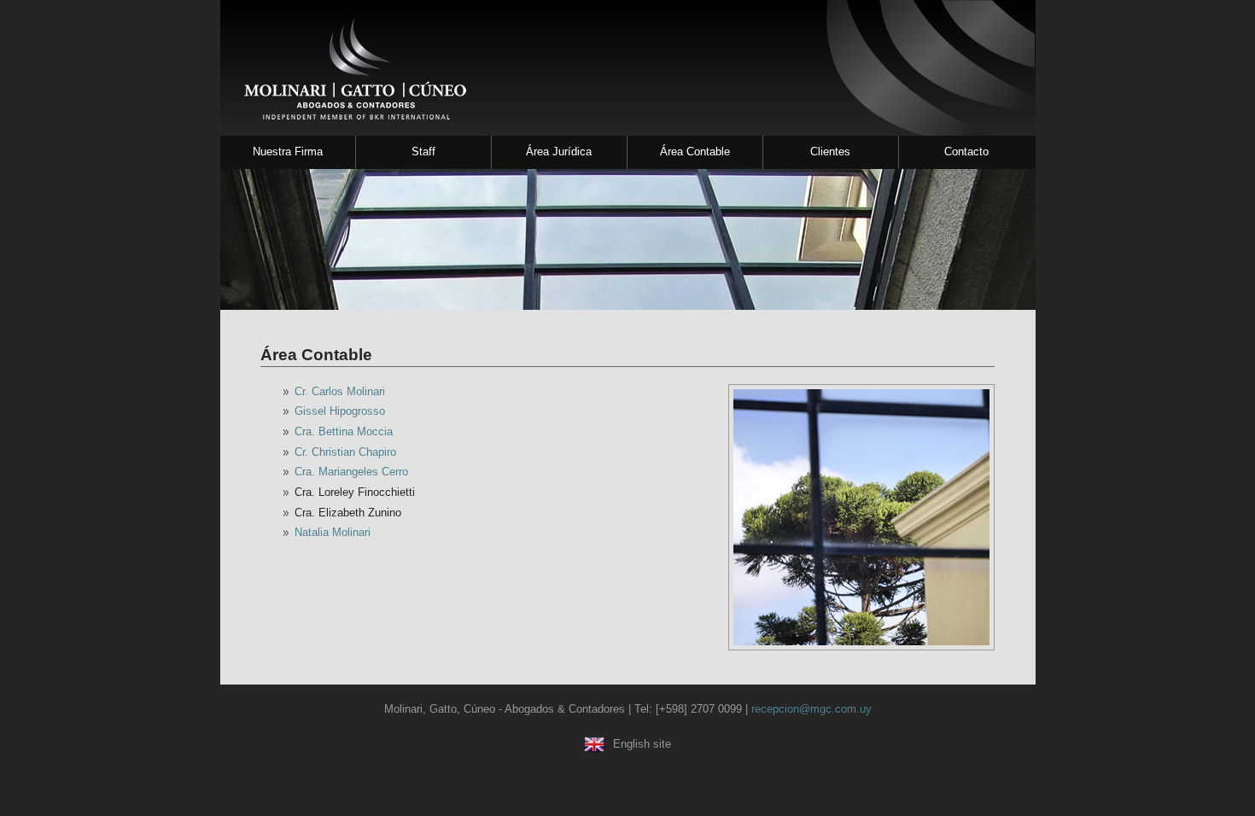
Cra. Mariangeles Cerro (351, 471)
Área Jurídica (559, 151)
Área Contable (695, 151)
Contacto (966, 151)
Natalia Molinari (333, 532)
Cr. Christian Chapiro (345, 452)
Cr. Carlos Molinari (340, 391)
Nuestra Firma (288, 151)
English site (642, 743)
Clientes (830, 151)
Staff (423, 151)
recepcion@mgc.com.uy (811, 708)
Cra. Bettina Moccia (344, 431)
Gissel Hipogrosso (340, 411)
